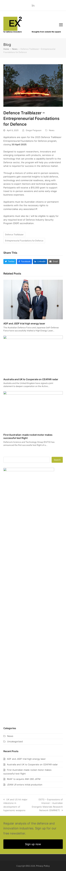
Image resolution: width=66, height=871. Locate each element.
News (51, 130)
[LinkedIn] (33, 5)
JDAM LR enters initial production (24, 784)
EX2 (28, 866)
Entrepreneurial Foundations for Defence (24, 240)
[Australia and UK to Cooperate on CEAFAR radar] (33, 355)
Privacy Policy (43, 866)
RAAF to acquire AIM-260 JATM (23, 779)
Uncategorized (15, 741)
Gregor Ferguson (33, 130)
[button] (61, 24)
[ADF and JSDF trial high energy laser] (33, 299)
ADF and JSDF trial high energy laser (24, 323)
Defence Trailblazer (14, 234)
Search (57, 460)
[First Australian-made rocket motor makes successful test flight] (33, 410)
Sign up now (33, 844)
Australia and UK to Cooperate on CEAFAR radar (30, 379)
